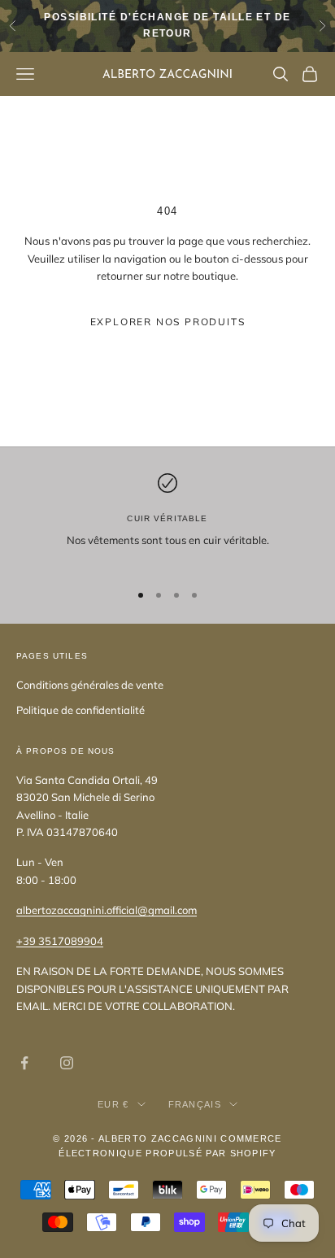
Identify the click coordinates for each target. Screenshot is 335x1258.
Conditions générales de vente (89, 684)
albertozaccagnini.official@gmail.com (106, 909)
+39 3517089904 (59, 940)
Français (195, 1104)
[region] (167, 520)
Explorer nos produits (168, 322)
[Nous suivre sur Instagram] (67, 1063)
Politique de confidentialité (80, 709)
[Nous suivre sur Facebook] (24, 1063)
